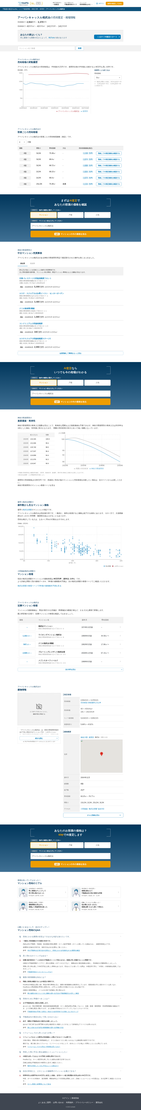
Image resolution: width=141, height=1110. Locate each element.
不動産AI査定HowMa (10, 9)
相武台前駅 (27, 510)
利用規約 (69, 1102)
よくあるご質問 (44, 1102)
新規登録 (75, 1098)
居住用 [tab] (22, 263)
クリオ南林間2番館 (27, 308)
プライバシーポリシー (84, 1102)
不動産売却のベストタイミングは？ (40, 972)
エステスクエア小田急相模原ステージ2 (35, 338)
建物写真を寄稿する (39, 714)
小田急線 (84, 809)
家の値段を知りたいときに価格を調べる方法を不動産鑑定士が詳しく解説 (53, 993)
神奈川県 (35, 9)
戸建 (70, 215)
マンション (43, 215)
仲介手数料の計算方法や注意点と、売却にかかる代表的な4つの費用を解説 (54, 950)
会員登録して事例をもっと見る (70, 353)
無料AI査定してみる (115, 3)
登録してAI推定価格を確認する (109, 153)
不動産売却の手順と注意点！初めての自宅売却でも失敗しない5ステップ (53, 1011)
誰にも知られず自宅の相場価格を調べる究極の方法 (45, 1027)
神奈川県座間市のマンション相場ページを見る (36, 485)
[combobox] (46, 48)
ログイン (65, 1098)
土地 (97, 215)
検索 (80, 48)
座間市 (42, 9)
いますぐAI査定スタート (107, 37)
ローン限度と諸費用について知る (39, 1084)
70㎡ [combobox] (98, 78)
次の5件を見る (70, 669)
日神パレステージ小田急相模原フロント (35, 278)
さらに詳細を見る (93, 815)
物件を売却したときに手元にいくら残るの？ (43, 1066)
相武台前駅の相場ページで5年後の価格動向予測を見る (39, 586)
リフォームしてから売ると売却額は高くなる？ (44, 1047)
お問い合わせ (58, 1102)
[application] (53, 93)
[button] (86, 3)
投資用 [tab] (32, 263)
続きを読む (39, 738)
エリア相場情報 (24, 9)
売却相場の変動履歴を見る (90, 703)
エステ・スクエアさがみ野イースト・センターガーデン (41, 293)
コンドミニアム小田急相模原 (31, 323)
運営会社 (99, 1102)
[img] (89, 450)
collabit (73, 1107)
